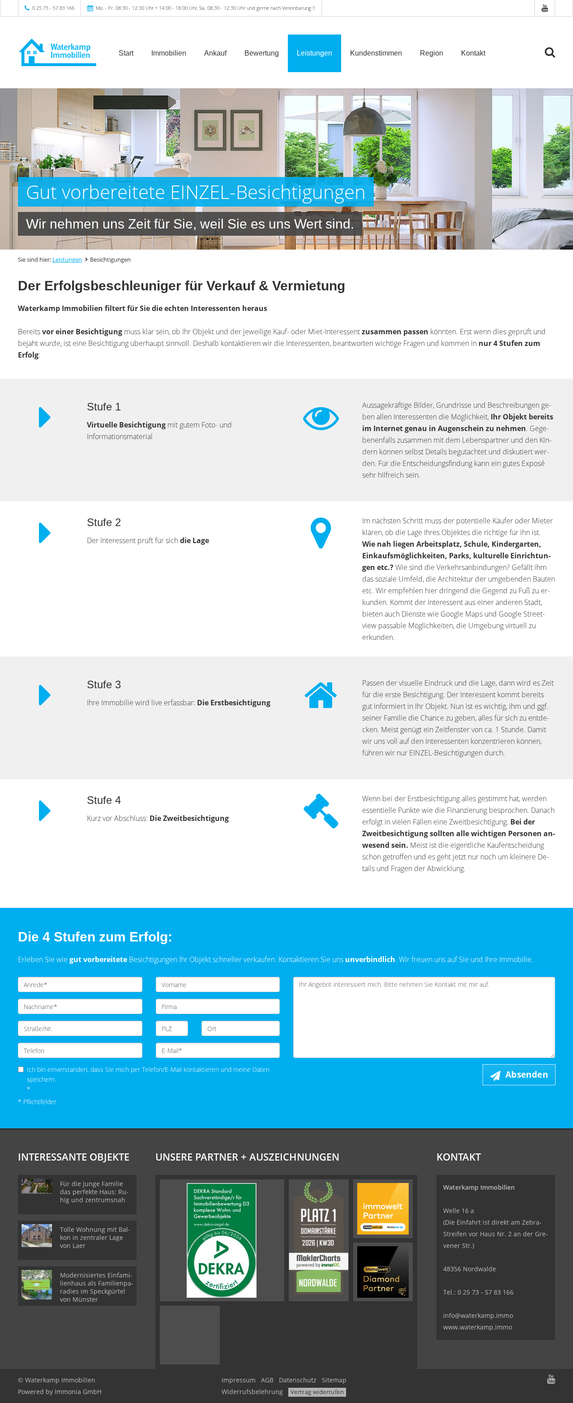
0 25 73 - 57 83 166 (53, 7)
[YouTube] (545, 7)
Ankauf (215, 53)
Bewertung (261, 53)
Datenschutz (297, 1380)
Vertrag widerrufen (317, 1392)
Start (126, 53)
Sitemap (334, 1380)
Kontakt (473, 53)
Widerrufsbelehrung (252, 1391)
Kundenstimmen (376, 53)
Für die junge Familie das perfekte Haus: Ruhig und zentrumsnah (94, 1191)
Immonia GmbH (78, 1391)
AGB (267, 1380)
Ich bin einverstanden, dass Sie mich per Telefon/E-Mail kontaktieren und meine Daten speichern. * (148, 1079)
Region (431, 53)
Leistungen (314, 53)
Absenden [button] (526, 1074)
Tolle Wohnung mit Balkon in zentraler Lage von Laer (95, 1237)
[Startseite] (57, 52)
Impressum (239, 1380)
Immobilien (168, 53)
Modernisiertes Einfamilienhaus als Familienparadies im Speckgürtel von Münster (96, 1287)
